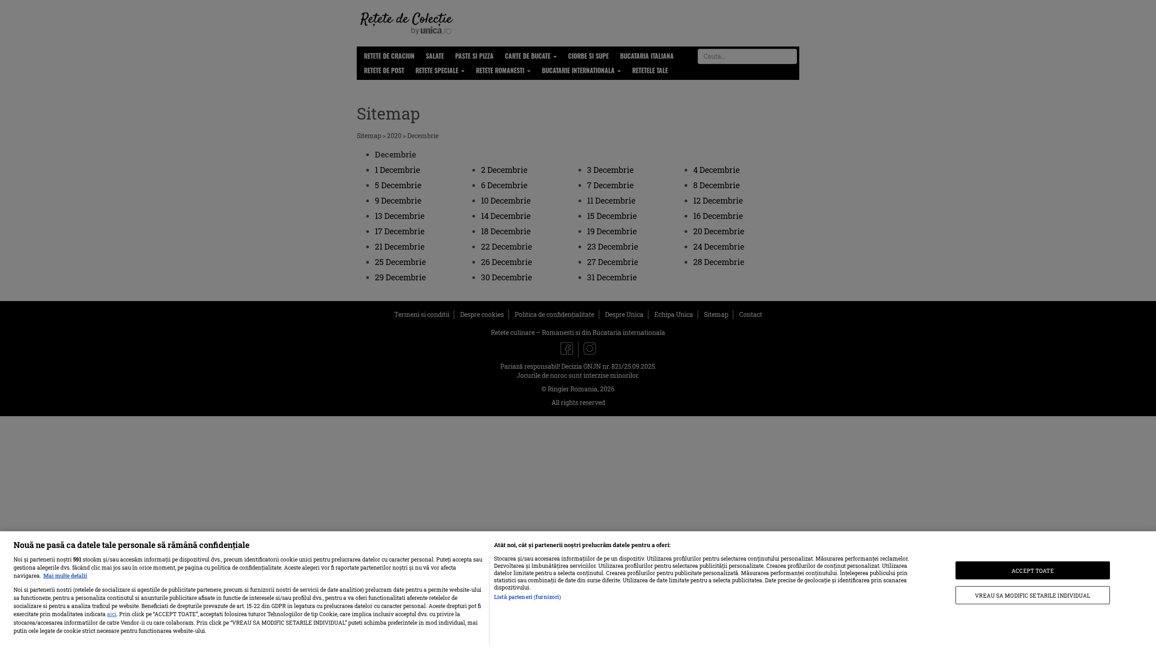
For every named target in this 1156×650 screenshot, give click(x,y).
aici (112, 614)
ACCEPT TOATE (1032, 570)
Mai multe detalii (65, 575)
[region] (578, 590)
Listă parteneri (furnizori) (527, 596)
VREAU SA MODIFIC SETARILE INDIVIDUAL (1032, 595)
